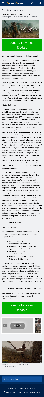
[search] (39, 379)
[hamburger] (3, 3)
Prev (5, 326)
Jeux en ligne (16, 392)
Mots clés (26, 392)
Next (39, 326)
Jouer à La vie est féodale (22, 45)
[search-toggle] (32, 3)
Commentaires (35, 392)
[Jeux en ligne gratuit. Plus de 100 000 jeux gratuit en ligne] (15, 3)
